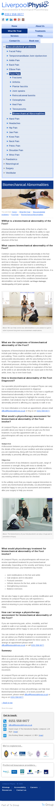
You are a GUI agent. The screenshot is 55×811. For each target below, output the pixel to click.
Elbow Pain (14, 69)
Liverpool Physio (8, 784)
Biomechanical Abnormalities (29, 113)
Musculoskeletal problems (20, 47)
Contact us (21, 790)
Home (14, 26)
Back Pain (14, 65)
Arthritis (16, 82)
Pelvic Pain (14, 146)
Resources (7, 790)
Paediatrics (11, 159)
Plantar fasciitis (20, 86)
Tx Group (14, 805)
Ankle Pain (14, 60)
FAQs (40, 36)
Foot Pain (15, 74)
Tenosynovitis (19, 109)
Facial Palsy (15, 51)
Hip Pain (13, 128)
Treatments (40, 31)
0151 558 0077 (14, 14)
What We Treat (14, 31)
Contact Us (14, 41)
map (15, 732)
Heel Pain (17, 104)
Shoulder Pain (16, 150)
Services (15, 36)
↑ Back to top (7, 703)
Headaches (14, 123)
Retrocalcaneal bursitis (23, 95)
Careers (34, 787)
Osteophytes (18, 100)
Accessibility (20, 787)
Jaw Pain (13, 132)
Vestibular (11, 173)
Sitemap (5, 787)
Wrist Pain (14, 155)
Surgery (9, 168)
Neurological (12, 164)
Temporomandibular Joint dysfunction (28, 56)
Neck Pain (14, 141)
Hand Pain (14, 119)
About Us (40, 26)
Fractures (17, 77)
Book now (34, 41)
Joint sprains (18, 91)
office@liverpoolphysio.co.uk (13, 411)
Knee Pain (14, 137)
